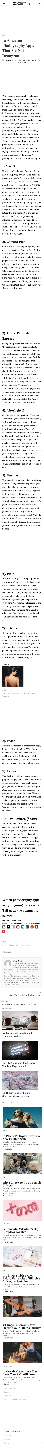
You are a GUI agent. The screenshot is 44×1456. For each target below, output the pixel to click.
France (6, 1443)
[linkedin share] (22, 926)
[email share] (13, 926)
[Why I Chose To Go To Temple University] (22, 1163)
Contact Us (8, 1396)
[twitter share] (8, 926)
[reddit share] (32, 926)
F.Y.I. (3, 36)
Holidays (6, 1223)
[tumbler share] (36, 926)
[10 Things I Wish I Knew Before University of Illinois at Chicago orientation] (22, 1256)
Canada (7, 1439)
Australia (7, 1435)
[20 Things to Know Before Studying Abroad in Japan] (20, 1080)
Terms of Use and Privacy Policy (15, 1399)
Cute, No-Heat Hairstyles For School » (25, 995)
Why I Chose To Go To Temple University (22, 1184)
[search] (40, 3)
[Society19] (22, 3)
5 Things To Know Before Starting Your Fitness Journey (22, 1326)
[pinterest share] (17, 926)
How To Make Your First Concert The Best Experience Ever (19, 1064)
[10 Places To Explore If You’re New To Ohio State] (22, 1117)
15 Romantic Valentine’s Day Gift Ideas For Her (21, 1230)
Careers (7, 1392)
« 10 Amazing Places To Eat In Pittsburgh (19, 1004)
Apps (4, 945)
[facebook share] (3, 926)
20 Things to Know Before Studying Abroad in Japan (16, 1094)
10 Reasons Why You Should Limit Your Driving (17, 1034)
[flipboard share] (3, 931)
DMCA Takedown (10, 1388)
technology (26, 945)
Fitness (5, 1319)
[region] (22, 310)
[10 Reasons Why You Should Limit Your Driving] (20, 1020)
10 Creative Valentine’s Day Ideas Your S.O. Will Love (20, 1372)
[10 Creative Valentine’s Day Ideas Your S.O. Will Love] (22, 1352)
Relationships (8, 1366)
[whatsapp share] (27, 926)
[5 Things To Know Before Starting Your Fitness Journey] (22, 1306)
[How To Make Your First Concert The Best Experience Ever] (20, 1050)
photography (14, 945)
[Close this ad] (42, 1442)
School (5, 1130)
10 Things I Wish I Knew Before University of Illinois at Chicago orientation (22, 1278)
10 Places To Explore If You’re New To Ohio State (22, 1137)
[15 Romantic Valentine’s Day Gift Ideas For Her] (22, 1210)
